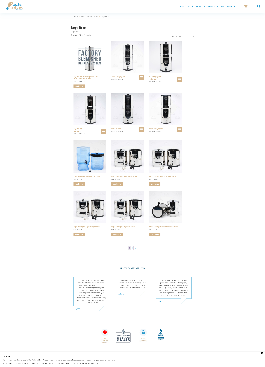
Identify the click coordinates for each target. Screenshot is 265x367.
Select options (141, 77)
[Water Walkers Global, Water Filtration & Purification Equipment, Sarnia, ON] (161, 334)
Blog (222, 6)
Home (182, 6)
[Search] (258, 6)
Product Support (210, 6)
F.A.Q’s (198, 6)
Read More (79, 86)
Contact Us (231, 6)
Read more (79, 184)
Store (189, 6)
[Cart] (245, 6)
